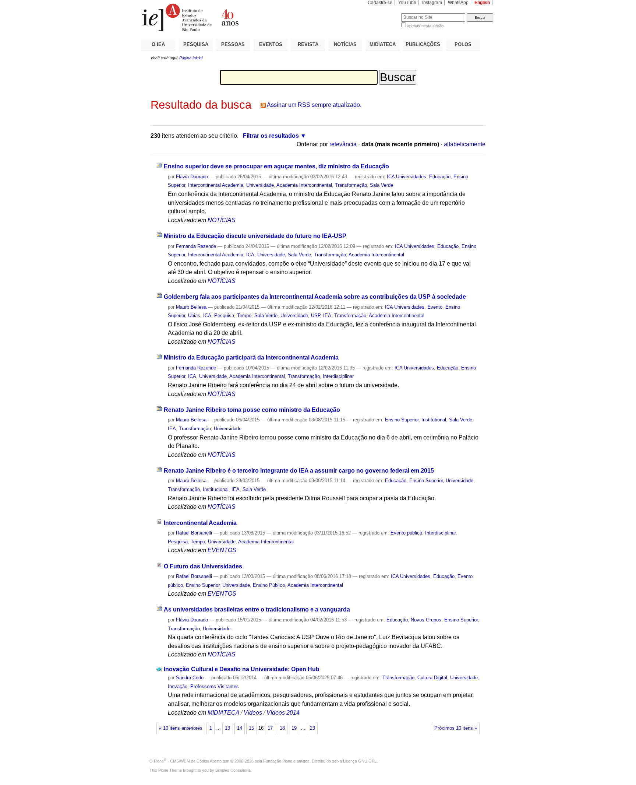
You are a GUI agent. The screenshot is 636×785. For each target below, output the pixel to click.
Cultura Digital (432, 677)
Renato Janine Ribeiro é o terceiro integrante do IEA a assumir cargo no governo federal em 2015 (299, 470)
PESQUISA (195, 44)
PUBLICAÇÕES (423, 44)
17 (270, 728)
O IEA (158, 44)
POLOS (463, 44)
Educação (440, 176)
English (482, 2)
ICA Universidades (406, 176)
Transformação (351, 185)
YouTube (407, 2)
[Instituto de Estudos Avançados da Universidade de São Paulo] (229, 17)
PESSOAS (233, 44)
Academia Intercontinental (304, 185)
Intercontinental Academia (215, 185)
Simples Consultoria (233, 770)
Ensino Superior (401, 420)
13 (227, 728)
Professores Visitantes (214, 686)
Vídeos (253, 712)
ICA (250, 254)
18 (282, 728)
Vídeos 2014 (283, 712)
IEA (327, 315)
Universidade (260, 185)
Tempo (244, 315)
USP (315, 315)
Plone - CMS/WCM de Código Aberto (188, 761)
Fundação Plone (277, 761)
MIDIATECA (383, 44)
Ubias (194, 315)
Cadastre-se (380, 2)
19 (294, 728)
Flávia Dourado (192, 176)
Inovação (177, 686)
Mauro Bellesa (191, 307)
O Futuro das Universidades (203, 566)
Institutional (433, 420)
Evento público (406, 533)
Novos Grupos (426, 620)
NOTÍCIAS (345, 44)
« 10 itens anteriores (180, 728)
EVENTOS (270, 44)
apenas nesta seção (425, 26)
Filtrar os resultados (271, 136)
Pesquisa (224, 315)
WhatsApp (458, 2)
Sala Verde (381, 185)
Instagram (432, 2)
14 (239, 728)
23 (312, 728)
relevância (343, 144)
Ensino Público (269, 585)
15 (251, 728)
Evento (434, 307)
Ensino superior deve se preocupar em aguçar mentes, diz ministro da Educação (276, 166)
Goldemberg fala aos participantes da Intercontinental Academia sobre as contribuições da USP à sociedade (315, 297)
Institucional (216, 489)
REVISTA (308, 44)
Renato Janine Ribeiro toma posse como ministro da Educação (252, 410)
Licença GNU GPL (360, 761)
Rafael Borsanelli (194, 533)
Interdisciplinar (338, 376)
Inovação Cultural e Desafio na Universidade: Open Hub (241, 669)
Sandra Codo (190, 677)
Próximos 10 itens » (455, 728)
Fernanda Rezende (196, 246)
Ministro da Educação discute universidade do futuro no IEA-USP (255, 236)
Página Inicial (190, 58)
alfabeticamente (464, 144)
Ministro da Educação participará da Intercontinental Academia (251, 357)
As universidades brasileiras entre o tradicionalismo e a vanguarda (257, 609)
